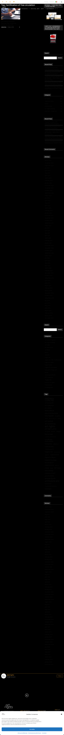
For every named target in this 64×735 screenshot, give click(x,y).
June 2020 (47, 260)
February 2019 (49, 288)
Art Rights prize (49, 347)
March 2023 (48, 178)
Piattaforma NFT (50, 473)
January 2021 (48, 243)
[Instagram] (6, 1)
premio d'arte (50, 478)
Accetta (32, 729)
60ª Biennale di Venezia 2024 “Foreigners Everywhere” (52, 72)
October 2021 (48, 220)
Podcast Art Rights (50, 382)
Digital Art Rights (50, 457)
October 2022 (48, 190)
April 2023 (47, 175)
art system (47, 431)
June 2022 (47, 200)
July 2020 (47, 258)
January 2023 (48, 183)
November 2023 (49, 163)
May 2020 (47, 263)
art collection (49, 405)
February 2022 (49, 210)
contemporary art (49, 449)
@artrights (10, 675)
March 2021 (48, 238)
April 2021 (47, 235)
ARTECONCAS (49, 411)
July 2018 (47, 300)
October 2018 (48, 295)
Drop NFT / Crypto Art (51, 370)
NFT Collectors (49, 377)
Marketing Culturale (50, 375)
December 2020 (49, 245)
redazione (3, 27)
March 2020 (48, 268)
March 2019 (48, 285)
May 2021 (47, 233)
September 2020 (49, 253)
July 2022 (47, 198)
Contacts (44, 732)
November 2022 (49, 188)
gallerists (57, 465)
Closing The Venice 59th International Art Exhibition (52, 68)
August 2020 (48, 255)
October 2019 (48, 275)
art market (49, 421)
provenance (48, 483)
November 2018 (49, 293)
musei (47, 468)
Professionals (48, 385)
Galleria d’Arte (49, 465)
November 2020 (49, 248)
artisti (46, 418)
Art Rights (47, 345)
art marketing (50, 424)
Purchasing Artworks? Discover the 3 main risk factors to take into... (8, 23)
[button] (61, 714)
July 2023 (47, 168)
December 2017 (49, 318)
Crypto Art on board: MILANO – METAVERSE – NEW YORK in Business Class (53, 78)
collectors (56, 444)
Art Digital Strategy (50, 342)
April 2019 (47, 283)
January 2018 (48, 315)
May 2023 (47, 173)
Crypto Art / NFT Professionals (53, 360)
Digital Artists (48, 365)
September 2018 (49, 298)
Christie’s (48, 444)
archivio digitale (49, 403)
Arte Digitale (49, 416)
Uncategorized (49, 387)
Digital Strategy (50, 460)
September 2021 (49, 223)
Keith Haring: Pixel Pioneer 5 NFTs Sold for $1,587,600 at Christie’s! (53, 83)
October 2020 (48, 250)
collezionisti (49, 446)
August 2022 (48, 195)
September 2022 (49, 193)
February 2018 (49, 313)
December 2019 (49, 273)
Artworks (47, 355)
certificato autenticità (49, 440)
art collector (48, 408)
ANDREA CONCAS (49, 399)
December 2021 (49, 215)
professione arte (52, 481)
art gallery (57, 416)
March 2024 (48, 160)
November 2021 (49, 218)
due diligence (49, 462)
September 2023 (49, 165)
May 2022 (47, 203)
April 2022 (47, 205)
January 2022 (48, 213)
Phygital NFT (48, 380)
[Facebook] (2, 1)
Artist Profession (53, 418)
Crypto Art (47, 357)
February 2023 (49, 180)
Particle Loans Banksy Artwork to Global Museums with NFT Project (53, 87)
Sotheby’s (48, 489)
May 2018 (47, 305)
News (51, 468)
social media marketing (50, 486)
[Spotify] (13, 1)
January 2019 (48, 290)
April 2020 (47, 265)
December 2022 (49, 185)
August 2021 (48, 225)
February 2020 (49, 270)
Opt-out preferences (22, 732)
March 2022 (48, 208)
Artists (46, 352)
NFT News (57, 468)
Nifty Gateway (49, 471)
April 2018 (47, 308)
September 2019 (49, 278)
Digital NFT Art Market (51, 367)
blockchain (49, 434)
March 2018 (48, 310)
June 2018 (47, 303)
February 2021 (49, 240)
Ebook (46, 372)
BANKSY (53, 431)
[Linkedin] (10, 1)
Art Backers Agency (50, 340)
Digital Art (47, 454)
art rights (50, 426)
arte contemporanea (51, 413)
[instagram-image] (6, 685)
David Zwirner (57, 452)
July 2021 (47, 228)
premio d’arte (49, 476)
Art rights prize (50, 429)
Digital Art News (49, 362)
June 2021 (47, 230)
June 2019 (47, 280)
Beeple (58, 431)
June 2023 (47, 170)
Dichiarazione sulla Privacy (34, 732)
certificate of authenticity (50, 436)
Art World (47, 350)
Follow (60, 676)
